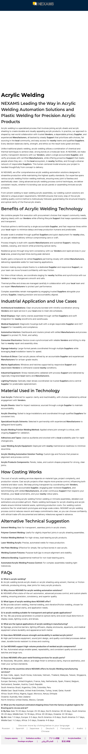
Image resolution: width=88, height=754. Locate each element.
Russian (6, 728)
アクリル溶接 (54, 738)
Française (65, 728)
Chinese (45, 731)
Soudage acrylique (25, 741)
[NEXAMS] (44, 3)
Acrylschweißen (74, 738)
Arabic (80, 728)
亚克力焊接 (66, 741)
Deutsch (50, 728)
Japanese (34, 728)
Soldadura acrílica (33, 738)
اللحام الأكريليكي (47, 741)
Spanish (20, 728)
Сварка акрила (11, 738)
